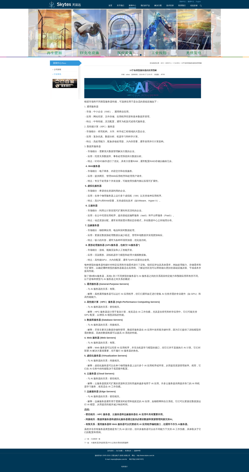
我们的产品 (145, 5)
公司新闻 (57, 69)
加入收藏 (119, 451)
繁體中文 (191, 1)
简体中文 (182, 1)
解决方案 (158, 5)
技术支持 (170, 5)
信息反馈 (194, 5)
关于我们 (120, 5)
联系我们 (182, 5)
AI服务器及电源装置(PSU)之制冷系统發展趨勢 (109, 443)
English (198, 1)
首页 (110, 5)
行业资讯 (57, 74)
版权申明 (137, 451)
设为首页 (110, 451)
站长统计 (124, 466)
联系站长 (128, 451)
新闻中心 (132, 5)
